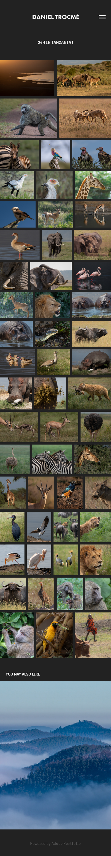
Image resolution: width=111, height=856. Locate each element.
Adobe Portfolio (66, 843)
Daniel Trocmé (55, 17)
